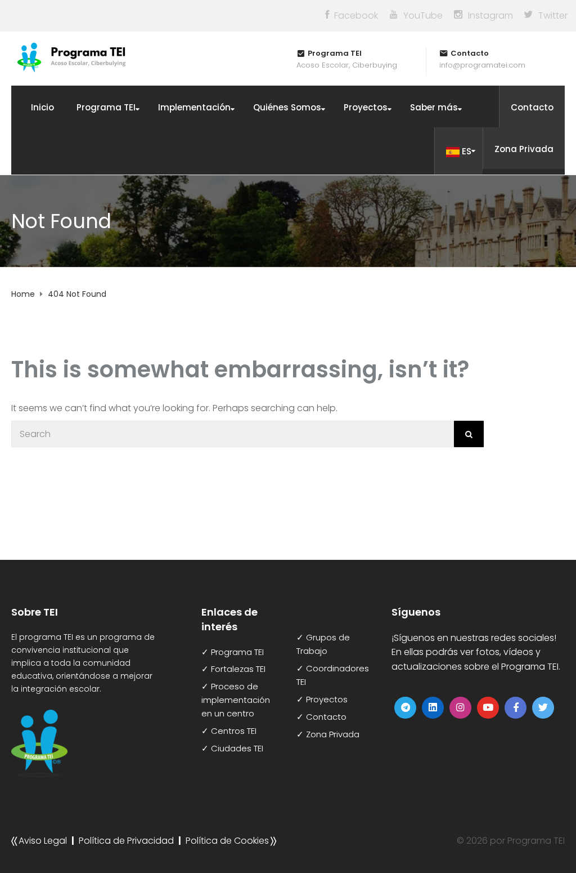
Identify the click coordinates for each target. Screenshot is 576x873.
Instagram (490, 15)
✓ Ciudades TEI (232, 748)
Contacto (532, 107)
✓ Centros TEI (228, 731)
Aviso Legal (43, 840)
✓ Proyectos (322, 699)
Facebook (356, 15)
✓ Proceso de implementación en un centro (235, 699)
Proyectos (366, 107)
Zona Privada (524, 149)
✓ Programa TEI (232, 652)
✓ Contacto (321, 717)
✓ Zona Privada (327, 734)
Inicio (42, 107)
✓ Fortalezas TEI (233, 669)
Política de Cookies (227, 840)
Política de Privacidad (126, 840)
